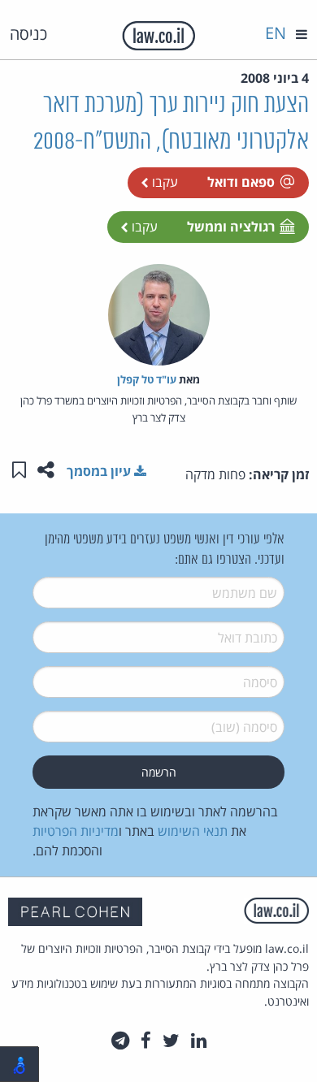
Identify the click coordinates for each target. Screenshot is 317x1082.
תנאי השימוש (193, 831)
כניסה (28, 34)
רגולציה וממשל (231, 227)
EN (275, 33)
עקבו (163, 182)
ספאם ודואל (241, 182)
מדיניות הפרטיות (76, 831)
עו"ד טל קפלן (146, 379)
